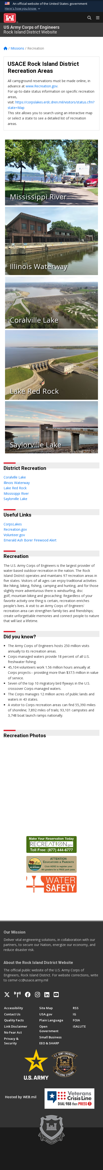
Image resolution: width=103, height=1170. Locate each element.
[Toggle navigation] (95, 18)
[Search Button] (87, 18)
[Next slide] (95, 816)
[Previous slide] (18, 816)
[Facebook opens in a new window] (28, 994)
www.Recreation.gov (41, 86)
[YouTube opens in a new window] (56, 994)
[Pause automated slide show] (9, 816)
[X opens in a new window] (7, 994)
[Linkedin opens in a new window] (46, 994)
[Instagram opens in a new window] (37, 994)
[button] (23, 8)
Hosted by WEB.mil (20, 1097)
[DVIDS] (17, 994)
